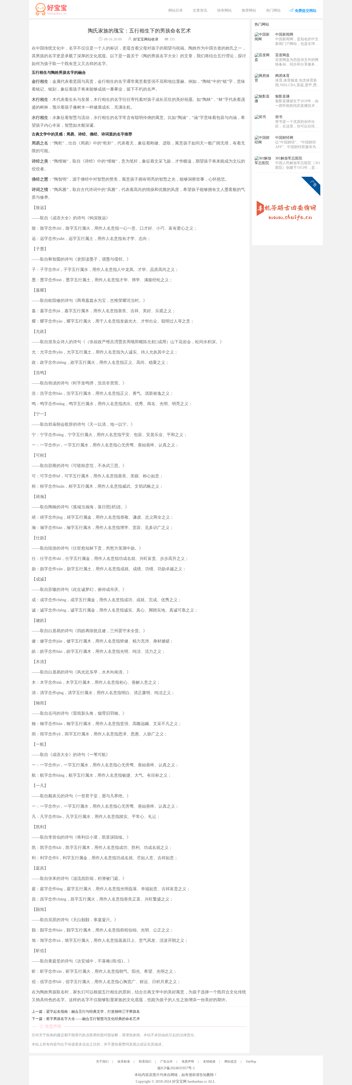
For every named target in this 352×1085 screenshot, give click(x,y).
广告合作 (166, 1061)
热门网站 (273, 10)
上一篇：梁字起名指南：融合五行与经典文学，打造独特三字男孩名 (86, 1012)
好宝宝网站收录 (145, 39)
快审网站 (224, 10)
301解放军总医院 (288, 158)
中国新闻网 (284, 34)
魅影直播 (282, 96)
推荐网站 (249, 10)
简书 (278, 117)
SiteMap (251, 1061)
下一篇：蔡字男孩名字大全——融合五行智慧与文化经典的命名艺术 (86, 1019)
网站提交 (230, 1061)
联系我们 (145, 1061)
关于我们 (102, 1061)
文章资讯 (200, 10)
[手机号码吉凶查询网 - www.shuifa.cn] (287, 209)
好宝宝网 (179, 1081)
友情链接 (209, 1061)
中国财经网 (284, 138)
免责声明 (188, 1061)
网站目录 (175, 10)
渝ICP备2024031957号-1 (176, 1068)
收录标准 (124, 1061)
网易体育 (282, 76)
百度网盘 (282, 55)
